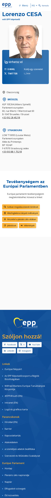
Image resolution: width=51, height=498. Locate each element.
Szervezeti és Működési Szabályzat (22, 455)
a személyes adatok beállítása (20, 449)
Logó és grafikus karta (16, 409)
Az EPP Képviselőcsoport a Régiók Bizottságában (22, 377)
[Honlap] (7, 5)
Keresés (45, 5)
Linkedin (10, 350)
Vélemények (29, 225)
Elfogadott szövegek (15, 488)
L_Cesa (27, 73)
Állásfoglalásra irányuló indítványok (22, 213)
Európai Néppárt (13, 369)
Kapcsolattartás (13, 435)
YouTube (36, 344)
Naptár (8, 481)
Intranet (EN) (11, 402)
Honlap (8, 468)
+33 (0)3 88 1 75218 (12, 151)
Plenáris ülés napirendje (17, 475)
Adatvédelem (11, 442)
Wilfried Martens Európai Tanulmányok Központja (25, 387)
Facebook (11, 344)
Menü (25, 5)
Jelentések (11, 225)
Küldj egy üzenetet (33, 69)
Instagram (26, 350)
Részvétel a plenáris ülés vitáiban (21, 219)
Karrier (8, 428)
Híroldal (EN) (11, 422)
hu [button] (33, 5)
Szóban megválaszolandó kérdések (22, 207)
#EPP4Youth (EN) (13, 395)
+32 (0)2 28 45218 (11, 117)
